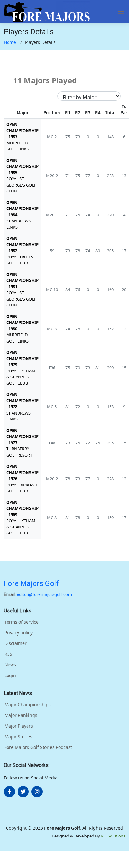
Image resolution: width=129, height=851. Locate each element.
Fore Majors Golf (31, 583)
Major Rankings (20, 715)
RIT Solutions (113, 836)
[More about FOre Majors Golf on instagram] (37, 791)
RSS (8, 654)
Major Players (18, 726)
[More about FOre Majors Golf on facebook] (9, 791)
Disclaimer (15, 643)
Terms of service (21, 622)
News (10, 665)
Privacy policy (18, 633)
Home (10, 42)
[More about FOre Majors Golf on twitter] (23, 791)
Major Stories (18, 736)
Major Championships (27, 704)
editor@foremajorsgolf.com (44, 594)
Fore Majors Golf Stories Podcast (38, 747)
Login (10, 675)
